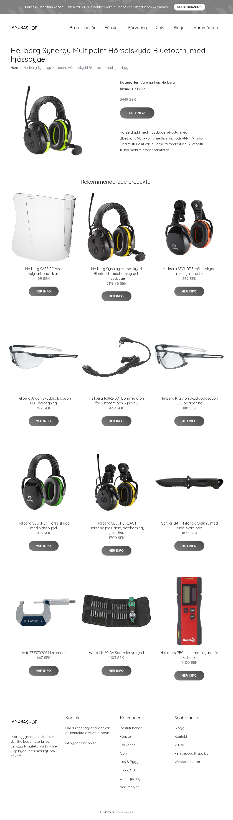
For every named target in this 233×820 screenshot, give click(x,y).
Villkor (179, 745)
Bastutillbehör (83, 27)
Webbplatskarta (187, 762)
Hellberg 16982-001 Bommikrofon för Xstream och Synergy (116, 400)
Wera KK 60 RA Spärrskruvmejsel (116, 652)
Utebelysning (130, 778)
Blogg (179, 27)
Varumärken (206, 27)
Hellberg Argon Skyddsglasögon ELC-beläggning (44, 400)
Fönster (112, 27)
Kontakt (181, 736)
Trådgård (127, 770)
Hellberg (168, 82)
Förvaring (137, 27)
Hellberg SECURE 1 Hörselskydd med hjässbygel (44, 525)
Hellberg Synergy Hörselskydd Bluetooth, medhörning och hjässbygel (116, 273)
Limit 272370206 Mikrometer (43, 652)
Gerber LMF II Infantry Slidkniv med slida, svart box (189, 525)
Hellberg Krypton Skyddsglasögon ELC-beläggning (189, 400)
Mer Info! (137, 113)
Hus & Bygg (129, 762)
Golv (160, 27)
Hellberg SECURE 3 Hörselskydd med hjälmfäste (189, 271)
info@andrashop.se (80, 743)
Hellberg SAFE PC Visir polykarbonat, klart (43, 271)
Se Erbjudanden (189, 7)
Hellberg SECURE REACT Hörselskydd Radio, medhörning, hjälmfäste (116, 528)
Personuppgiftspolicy (191, 753)
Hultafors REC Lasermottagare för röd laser (189, 655)
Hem (14, 67)
